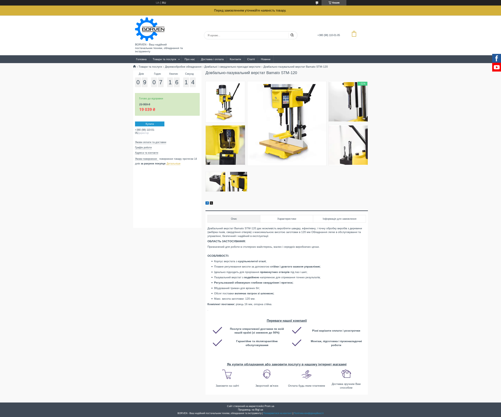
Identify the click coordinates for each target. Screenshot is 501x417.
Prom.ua (269, 406)
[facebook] (207, 203)
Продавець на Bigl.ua (250, 409)
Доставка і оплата (212, 59)
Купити (150, 123)
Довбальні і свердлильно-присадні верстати (232, 66)
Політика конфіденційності (309, 413)
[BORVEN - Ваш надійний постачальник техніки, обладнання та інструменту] (149, 29)
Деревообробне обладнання (183, 66)
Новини (265, 59)
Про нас (190, 59)
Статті (251, 59)
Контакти (235, 59)
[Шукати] (292, 35)
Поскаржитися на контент (277, 413)
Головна (141, 59)
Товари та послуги (164, 59)
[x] (211, 203)
